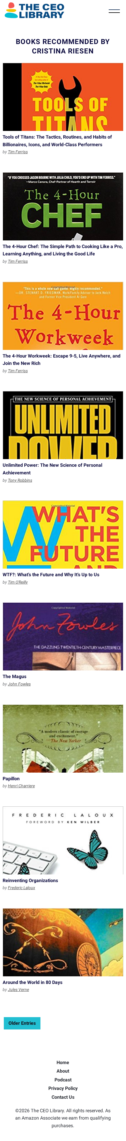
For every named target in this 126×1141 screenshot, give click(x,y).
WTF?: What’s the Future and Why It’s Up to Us (63, 534)
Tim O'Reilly (18, 582)
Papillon (63, 739)
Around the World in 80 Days (63, 942)
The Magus (63, 636)
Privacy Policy (63, 1088)
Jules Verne (18, 989)
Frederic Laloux (21, 887)
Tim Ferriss (18, 151)
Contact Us (63, 1097)
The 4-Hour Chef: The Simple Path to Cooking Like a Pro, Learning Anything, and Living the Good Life (63, 206)
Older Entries (22, 1023)
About (63, 1071)
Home (63, 1062)
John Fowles (19, 684)
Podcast (63, 1080)
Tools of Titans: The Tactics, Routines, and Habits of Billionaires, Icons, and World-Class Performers (63, 97)
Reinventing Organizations (63, 840)
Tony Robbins (20, 480)
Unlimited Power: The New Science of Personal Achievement (63, 425)
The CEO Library (34, 10)
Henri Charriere (21, 785)
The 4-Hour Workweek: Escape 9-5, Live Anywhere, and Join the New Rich (63, 316)
